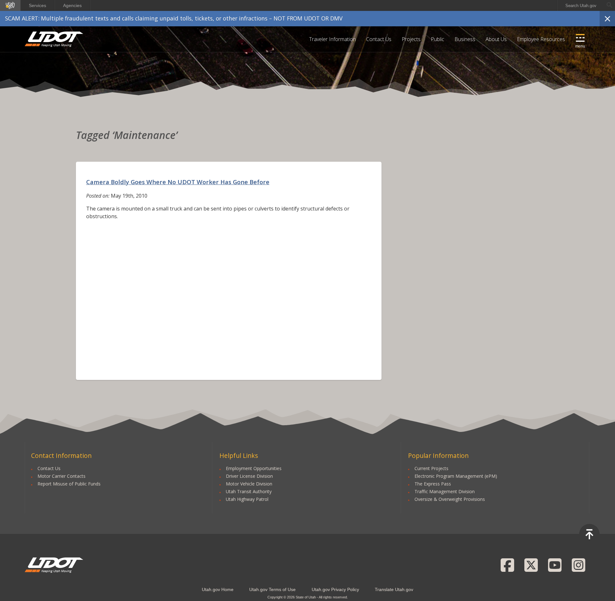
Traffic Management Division (444, 491)
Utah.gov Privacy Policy (335, 589)
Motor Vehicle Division (249, 484)
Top (589, 534)
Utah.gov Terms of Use (272, 589)
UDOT (54, 39)
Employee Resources (541, 39)
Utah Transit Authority (249, 491)
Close (607, 18)
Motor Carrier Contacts (61, 476)
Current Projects (431, 468)
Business (465, 39)
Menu (580, 46)
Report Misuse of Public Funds (69, 484)
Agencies (72, 5)
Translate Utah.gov (394, 589)
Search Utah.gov (580, 5)
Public (437, 39)
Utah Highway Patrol (247, 499)
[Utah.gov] (10, 5)
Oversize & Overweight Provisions (449, 499)
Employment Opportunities (254, 468)
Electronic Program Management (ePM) (455, 476)
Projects (411, 39)
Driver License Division (249, 476)
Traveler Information (332, 39)
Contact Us (378, 39)
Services (37, 5)
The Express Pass (432, 484)
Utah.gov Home (218, 589)
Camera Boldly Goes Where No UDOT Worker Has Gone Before (177, 182)
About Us (496, 39)
